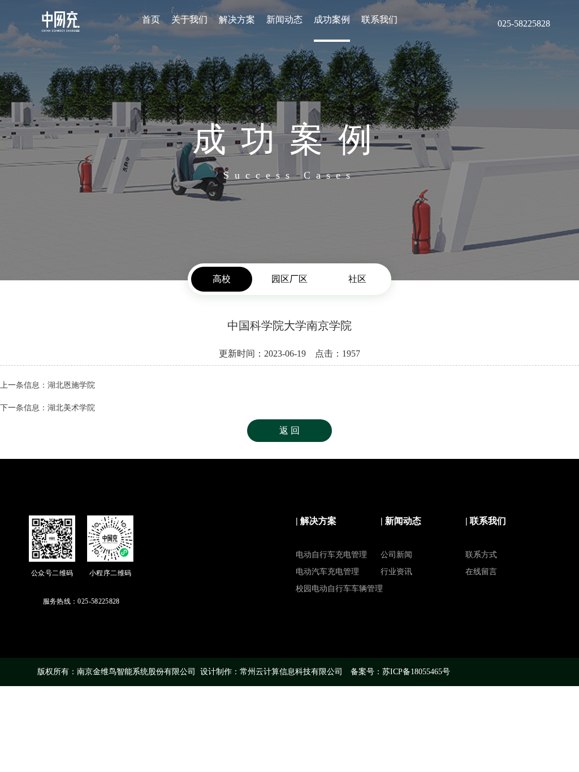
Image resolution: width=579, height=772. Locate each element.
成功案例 (332, 19)
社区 (357, 279)
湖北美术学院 (71, 408)
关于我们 (189, 19)
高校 (222, 279)
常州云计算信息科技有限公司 (291, 671)
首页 (151, 19)
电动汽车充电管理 (327, 571)
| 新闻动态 (401, 521)
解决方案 (237, 19)
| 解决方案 (316, 521)
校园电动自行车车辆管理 (339, 588)
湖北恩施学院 (71, 385)
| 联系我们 (485, 521)
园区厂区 (289, 279)
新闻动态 (284, 19)
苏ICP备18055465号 (416, 671)
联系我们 (379, 19)
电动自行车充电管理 (331, 554)
